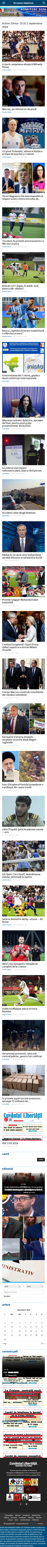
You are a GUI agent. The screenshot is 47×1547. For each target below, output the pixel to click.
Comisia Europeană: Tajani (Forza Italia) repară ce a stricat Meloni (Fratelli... (20, 647)
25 (20, 1335)
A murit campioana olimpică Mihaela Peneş (22, 66)
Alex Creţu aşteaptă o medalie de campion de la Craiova (20, 965)
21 (36, 1331)
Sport (4, 596)
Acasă (4, 20)
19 (26, 1331)
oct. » (43, 1343)
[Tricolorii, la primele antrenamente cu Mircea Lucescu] (23, 222)
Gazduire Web (33, 1524)
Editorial (5, 105)
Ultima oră (6, 1094)
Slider (4, 60)
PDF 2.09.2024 (10, 1143)
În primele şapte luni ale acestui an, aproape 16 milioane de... (21, 1100)
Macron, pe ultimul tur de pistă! (19, 109)
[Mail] (26, 1504)
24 (12, 1335)
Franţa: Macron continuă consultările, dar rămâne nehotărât (23, 693)
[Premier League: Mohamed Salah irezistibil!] (23, 581)
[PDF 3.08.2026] (23, 1454)
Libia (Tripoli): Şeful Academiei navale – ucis (22, 831)
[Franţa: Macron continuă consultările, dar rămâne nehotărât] (23, 673)
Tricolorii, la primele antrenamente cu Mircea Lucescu (23, 242)
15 (42, 1327)
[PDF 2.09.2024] (23, 1125)
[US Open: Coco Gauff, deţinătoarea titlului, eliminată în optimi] (23, 856)
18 (20, 1331)
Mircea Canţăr (6, 112)
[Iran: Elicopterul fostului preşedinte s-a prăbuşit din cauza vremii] (23, 766)
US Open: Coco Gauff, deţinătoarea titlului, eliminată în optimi (21, 875)
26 (26, 1335)
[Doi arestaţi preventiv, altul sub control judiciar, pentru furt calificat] (23, 1035)
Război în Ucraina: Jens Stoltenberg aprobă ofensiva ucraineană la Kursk (22, 556)
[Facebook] (20, 1504)
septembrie (16, 20)
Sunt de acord (39, 1546)
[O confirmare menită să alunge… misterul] (23, 1227)
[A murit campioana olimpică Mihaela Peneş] (23, 46)
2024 (9, 20)
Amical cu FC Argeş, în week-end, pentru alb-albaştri (20, 287)
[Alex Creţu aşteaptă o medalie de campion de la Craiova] (23, 945)
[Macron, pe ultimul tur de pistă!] (23, 91)
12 (26, 1327)
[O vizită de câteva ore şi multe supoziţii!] (23, 1249)
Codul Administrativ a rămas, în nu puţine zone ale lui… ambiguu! (23, 1188)
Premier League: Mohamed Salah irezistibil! (20, 601)
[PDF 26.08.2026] (23, 1388)
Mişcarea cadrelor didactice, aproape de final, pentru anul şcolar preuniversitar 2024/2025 (22, 423)
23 (5, 1335)
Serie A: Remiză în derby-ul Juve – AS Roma (22, 920)
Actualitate (6, 192)
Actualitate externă (8, 551)
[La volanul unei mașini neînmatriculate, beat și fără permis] (23, 449)
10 (12, 1327)
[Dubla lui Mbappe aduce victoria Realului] (23, 990)
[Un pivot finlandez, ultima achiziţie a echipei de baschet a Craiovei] (23, 133)
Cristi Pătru (5, 381)
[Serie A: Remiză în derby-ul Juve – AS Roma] (23, 900)
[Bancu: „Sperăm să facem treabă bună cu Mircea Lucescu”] (23, 312)
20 (31, 1331)
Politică (6, 1517)
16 (5, 1331)
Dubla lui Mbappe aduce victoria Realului (19, 1010)
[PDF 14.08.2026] (23, 1410)
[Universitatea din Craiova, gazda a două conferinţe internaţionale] (23, 357)
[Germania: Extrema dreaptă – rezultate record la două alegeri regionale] (23, 718)
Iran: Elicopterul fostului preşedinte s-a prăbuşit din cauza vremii (23, 786)
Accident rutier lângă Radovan (19, 512)
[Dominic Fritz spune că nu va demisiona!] (23, 1205)
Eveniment (22, 1517)
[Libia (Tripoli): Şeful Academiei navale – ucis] (23, 811)
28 (36, 1335)
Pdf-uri (5, 1139)
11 (20, 1327)
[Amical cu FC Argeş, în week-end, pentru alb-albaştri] (23, 267)
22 (42, 1331)
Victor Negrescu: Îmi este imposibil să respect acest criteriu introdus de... (22, 197)
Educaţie (38, 1517)
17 (12, 1331)
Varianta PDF (10, 1351)
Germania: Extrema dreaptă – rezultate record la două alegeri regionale (19, 740)
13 (31, 1327)
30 (5, 1339)
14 (36, 1327)
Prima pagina (9, 1515)
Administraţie (36, 1515)
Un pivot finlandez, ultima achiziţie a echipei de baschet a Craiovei (22, 153)
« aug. (4, 1343)
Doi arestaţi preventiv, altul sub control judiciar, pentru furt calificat (22, 1055)
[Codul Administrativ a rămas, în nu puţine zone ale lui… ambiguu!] (23, 1271)
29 (42, 1335)
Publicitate (35, 1520)
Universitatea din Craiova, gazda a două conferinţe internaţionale (21, 377)
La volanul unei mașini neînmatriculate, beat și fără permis (22, 469)
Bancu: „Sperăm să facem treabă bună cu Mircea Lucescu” (23, 332)
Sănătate (31, 1517)
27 (31, 1335)
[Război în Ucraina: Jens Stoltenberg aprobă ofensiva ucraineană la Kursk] (23, 536)
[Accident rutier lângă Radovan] (23, 494)
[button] (44, 3)
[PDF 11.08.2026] (23, 1432)
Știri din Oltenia (25, 1520)
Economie (14, 1517)
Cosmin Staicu (6, 70)
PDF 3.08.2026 (10, 1372)
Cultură (10, 1520)
